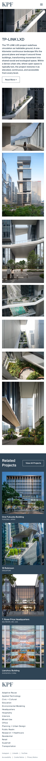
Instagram (5, 753)
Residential (7, 736)
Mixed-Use (7, 719)
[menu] (41, 4)
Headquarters (8, 709)
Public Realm (8, 729)
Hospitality (7, 712)
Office (5, 722)
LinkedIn (15, 753)
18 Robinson (8, 568)
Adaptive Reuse (9, 692)
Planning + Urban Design (14, 726)
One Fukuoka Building (13, 517)
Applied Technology (11, 696)
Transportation (9, 746)
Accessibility (6, 757)
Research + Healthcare (13, 733)
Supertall (6, 743)
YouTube (24, 753)
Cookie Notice (19, 757)
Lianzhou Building (11, 670)
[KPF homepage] (7, 4)
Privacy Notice (32, 757)
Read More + (11, 79)
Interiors (6, 716)
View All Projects (33, 463)
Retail (4, 739)
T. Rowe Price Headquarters (15, 619)
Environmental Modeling (13, 706)
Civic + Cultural (9, 699)
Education (7, 702)
